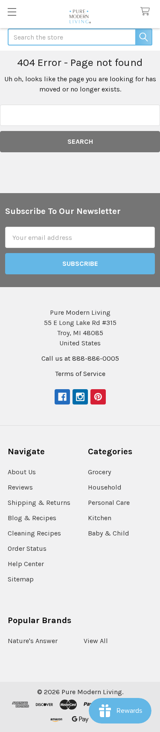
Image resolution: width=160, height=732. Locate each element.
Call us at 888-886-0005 (80, 358)
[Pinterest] (98, 396)
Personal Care (109, 502)
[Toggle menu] (11, 11)
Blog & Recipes (32, 518)
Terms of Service (80, 374)
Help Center (26, 564)
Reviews (20, 487)
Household (105, 487)
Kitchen (99, 518)
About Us (22, 472)
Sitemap (21, 579)
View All (96, 641)
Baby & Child (108, 533)
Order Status (27, 548)
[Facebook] (62, 396)
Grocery (99, 472)
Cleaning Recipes (34, 533)
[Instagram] (80, 396)
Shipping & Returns (39, 502)
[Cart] (147, 11)
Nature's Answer (33, 641)
